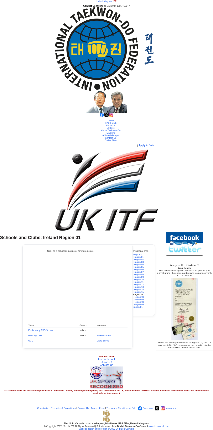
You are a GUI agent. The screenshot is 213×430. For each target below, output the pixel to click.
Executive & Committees (63, 408)
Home (111, 120)
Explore (111, 128)
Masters (110, 133)
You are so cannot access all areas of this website (98, 145)
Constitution (43, 408)
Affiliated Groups (110, 135)
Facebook (147, 408)
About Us (110, 125)
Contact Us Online (93, 6)
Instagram (170, 408)
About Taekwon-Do (110, 130)
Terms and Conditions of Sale (121, 408)
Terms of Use (98, 408)
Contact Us (110, 138)
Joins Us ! (107, 362)
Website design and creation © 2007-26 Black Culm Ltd (106, 429)
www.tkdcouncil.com (159, 426)
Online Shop (111, 140)
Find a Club (110, 123)
